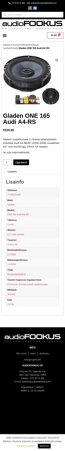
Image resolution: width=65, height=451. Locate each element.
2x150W (11, 264)
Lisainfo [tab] (12, 171)
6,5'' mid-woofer (15, 234)
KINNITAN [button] (44, 446)
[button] (5, 35)
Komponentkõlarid (16, 274)
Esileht (6, 44)
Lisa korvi (21, 162)
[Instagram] (30, 8)
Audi (14, 48)
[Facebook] (35, 8)
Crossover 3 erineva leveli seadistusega (27, 284)
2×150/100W (13, 194)
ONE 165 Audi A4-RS (18, 214)
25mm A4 (12, 244)
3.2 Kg (10, 304)
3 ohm (10, 224)
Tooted (16, 44)
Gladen (10, 204)
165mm (11, 294)
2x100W (11, 254)
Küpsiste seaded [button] (25, 445)
